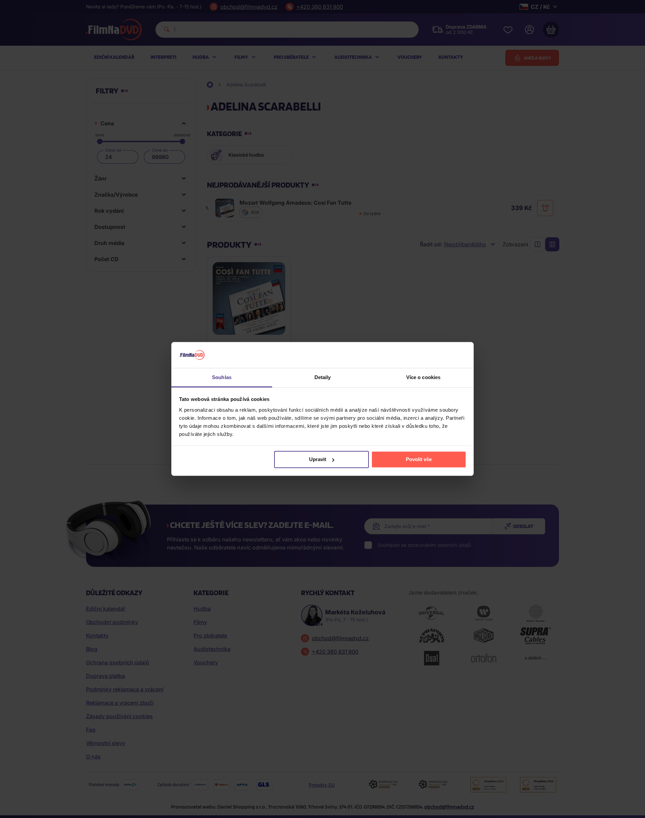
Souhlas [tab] (221, 377)
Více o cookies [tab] (423, 377)
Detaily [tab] (322, 377)
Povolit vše (419, 459)
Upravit (317, 459)
